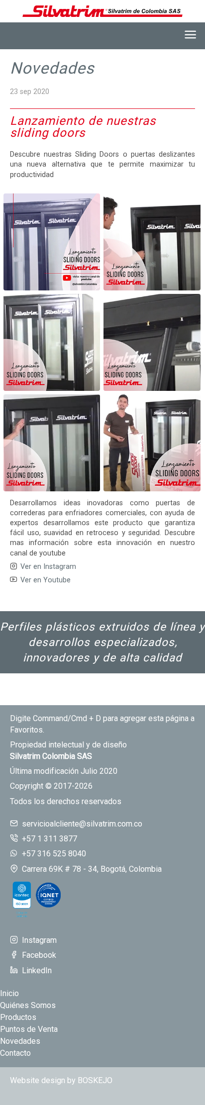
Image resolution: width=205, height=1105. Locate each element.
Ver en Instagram (48, 566)
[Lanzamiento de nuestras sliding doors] (51, 241)
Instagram (39, 940)
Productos (18, 1017)
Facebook (39, 955)
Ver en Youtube (45, 580)
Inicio (9, 993)
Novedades (52, 68)
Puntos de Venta (29, 1029)
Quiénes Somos (28, 1005)
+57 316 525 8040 (54, 853)
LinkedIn (37, 970)
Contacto (15, 1053)
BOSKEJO (95, 1080)
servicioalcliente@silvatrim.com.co (82, 824)
